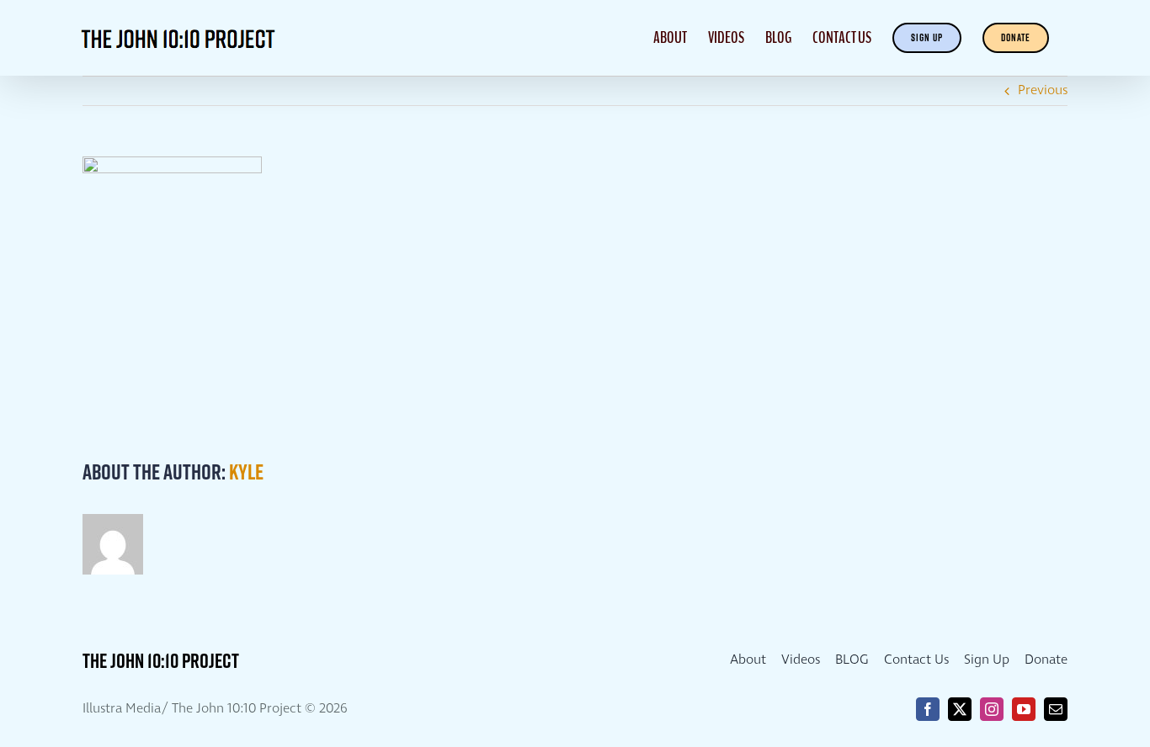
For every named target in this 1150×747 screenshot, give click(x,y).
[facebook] (928, 709)
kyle (246, 471)
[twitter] (960, 709)
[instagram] (992, 709)
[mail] (1055, 709)
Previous (1042, 90)
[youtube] (1024, 709)
